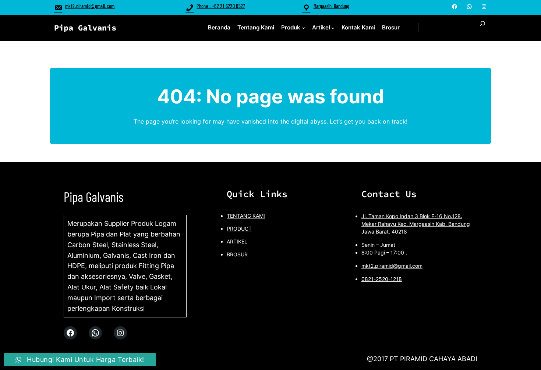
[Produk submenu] (303, 27)
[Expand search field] (482, 27)
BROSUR (237, 254)
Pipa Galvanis (85, 27)
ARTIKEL (237, 241)
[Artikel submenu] (333, 27)
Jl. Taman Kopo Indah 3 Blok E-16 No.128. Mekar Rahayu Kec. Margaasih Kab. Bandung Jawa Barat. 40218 (415, 224)
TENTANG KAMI (246, 216)
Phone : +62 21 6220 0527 (221, 6)
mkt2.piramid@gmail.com (90, 6)
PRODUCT (239, 228)
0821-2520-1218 (381, 279)
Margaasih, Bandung (331, 6)
